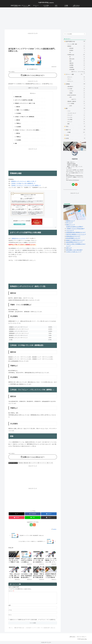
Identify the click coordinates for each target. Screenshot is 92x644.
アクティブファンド (42, 462)
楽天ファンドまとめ (33, 87)
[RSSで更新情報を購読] (34, 524)
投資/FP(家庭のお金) (13, 462)
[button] (49, 517)
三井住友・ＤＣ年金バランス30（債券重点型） (25, 116)
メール (10, 610)
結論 (16, 143)
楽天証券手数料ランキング (72, 238)
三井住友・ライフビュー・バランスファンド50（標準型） (25, 185)
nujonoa (75, 159)
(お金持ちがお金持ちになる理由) (74, 226)
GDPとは (68, 248)
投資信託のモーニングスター (19, 238)
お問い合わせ (72, 636)
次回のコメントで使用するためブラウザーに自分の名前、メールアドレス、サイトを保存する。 (33, 619)
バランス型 (50, 462)
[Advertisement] (46, 18)
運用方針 (18, 106)
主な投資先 (18, 113)
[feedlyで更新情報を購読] (31, 524)
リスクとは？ (69, 230)
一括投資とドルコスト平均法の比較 (74, 228)
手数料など (18, 123)
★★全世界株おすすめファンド (73, 242)
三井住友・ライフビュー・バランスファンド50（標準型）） (27, 130)
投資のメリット (70, 224)
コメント (11, 590)
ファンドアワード (33, 462)
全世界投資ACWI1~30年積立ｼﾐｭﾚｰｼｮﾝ (75, 232)
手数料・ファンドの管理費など (22, 110)
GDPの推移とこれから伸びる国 (73, 249)
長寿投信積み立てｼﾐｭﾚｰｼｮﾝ (72, 236)
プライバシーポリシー (81, 636)
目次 (31, 93)
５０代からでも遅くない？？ (73, 251)
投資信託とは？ (70, 220)
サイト (10, 614)
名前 (9, 605)
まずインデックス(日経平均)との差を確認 (24, 100)
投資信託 (21, 462)
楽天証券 (26, 462)
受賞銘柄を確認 (18, 96)
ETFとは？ (68, 222)
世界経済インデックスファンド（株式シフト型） (25, 103)
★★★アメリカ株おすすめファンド (74, 240)
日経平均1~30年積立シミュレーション (75, 234)
